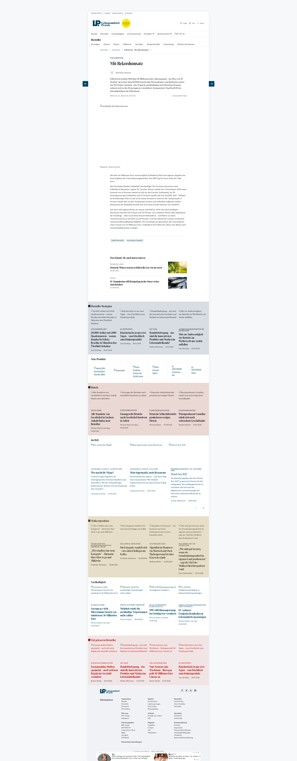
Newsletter (96, 13)
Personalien (125, 709)
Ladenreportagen (154, 704)
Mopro (116, 44)
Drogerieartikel (153, 44)
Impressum (178, 727)
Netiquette (178, 735)
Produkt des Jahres (155, 716)
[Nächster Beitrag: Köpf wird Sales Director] (211, 84)
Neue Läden (152, 706)
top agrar (124, 735)
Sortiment (125, 706)
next (203, 508)
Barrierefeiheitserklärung (183, 737)
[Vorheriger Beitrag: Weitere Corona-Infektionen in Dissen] (85, 84)
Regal (123, 732)
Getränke (139, 44)
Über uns (178, 33)
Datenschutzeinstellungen (131, 742)
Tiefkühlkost (117, 241)
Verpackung (168, 44)
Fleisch (106, 44)
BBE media (125, 725)
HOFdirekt (125, 737)
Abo (149, 730)
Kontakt (128, 13)
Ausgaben (151, 725)
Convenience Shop (128, 730)
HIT (149, 718)
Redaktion (125, 718)
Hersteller (104, 33)
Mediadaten (117, 13)
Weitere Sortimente (186, 44)
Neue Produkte (179, 704)
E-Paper (107, 13)
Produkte (148, 33)
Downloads (178, 718)
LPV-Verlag (125, 716)
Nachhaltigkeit (117, 33)
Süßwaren (127, 44)
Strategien (95, 44)
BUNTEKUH (125, 727)
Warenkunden (153, 709)
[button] (120, 73)
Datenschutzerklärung (182, 730)
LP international (134, 33)
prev (196, 508)
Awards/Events (163, 33)
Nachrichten (152, 701)
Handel (94, 33)
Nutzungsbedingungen (182, 732)
